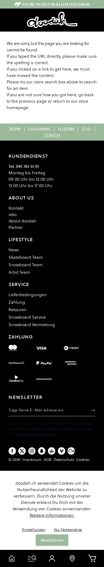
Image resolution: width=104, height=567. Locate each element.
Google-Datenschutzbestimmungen (62, 428)
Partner (16, 227)
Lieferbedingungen (28, 295)
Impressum (32, 459)
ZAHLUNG (21, 336)
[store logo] (52, 20)
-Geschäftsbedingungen (36, 434)
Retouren (18, 310)
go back (86, 95)
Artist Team (19, 272)
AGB (47, 459)
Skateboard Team (26, 257)
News (14, 250)
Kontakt (16, 208)
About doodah (23, 221)
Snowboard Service (27, 317)
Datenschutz (64, 459)
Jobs (13, 214)
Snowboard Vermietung (32, 324)
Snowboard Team (26, 265)
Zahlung (17, 302)
